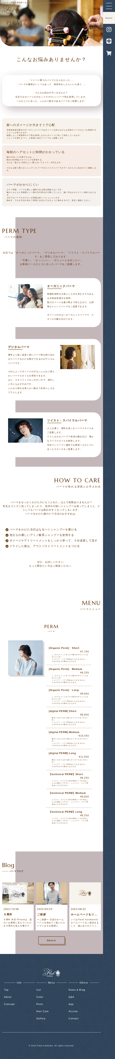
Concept (9, 1004)
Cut (38, 990)
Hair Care (42, 1011)
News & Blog (77, 990)
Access (73, 1011)
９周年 (8, 914)
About (8, 997)
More (51, 940)
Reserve (109, 18)
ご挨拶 (41, 914)
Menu (51, 982)
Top (6, 990)
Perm (39, 1004)
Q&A (71, 997)
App (71, 1004)
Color (39, 997)
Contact (73, 1018)
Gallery (41, 1018)
